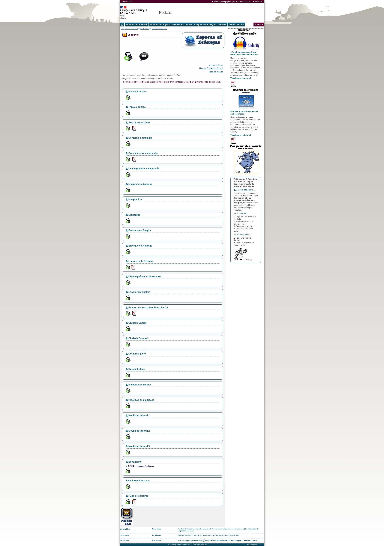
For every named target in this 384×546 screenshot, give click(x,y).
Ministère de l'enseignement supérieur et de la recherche (223, 529)
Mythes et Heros (216, 65)
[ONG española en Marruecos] (128, 282)
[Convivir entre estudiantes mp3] (128, 159)
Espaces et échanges (159, 29)
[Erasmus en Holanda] (128, 251)
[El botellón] (128, 220)
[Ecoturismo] (128, 471)
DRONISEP (230, 535)
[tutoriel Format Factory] (233, 140)
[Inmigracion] (128, 205)
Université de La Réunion (201, 535)
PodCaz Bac (144, 29)
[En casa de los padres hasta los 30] (128, 313)
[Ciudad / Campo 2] (128, 344)
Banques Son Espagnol (205, 24)
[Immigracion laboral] (128, 390)
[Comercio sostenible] (128, 143)
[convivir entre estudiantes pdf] (134, 159)
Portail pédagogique (222, 1)
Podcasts (259, 24)
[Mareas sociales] (128, 97)
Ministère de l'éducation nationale (189, 529)
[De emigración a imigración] (128, 174)
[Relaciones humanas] (128, 486)
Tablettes (222, 24)
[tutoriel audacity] (233, 83)
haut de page (252, 544)
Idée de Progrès (216, 72)
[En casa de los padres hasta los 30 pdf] (134, 313)
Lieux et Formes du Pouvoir (211, 68)
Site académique (243, 1)
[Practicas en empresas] (128, 406)
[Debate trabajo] (128, 375)
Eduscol (258, 1)
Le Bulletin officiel (251, 529)
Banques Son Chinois (182, 24)
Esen (192, 531)
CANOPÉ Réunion (218, 535)
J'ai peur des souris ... (245, 190)
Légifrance (182, 531)
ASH (237, 535)
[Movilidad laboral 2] (128, 436)
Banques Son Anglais (160, 24)
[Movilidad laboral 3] (128, 452)
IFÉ (188, 531)
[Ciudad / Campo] (128, 328)
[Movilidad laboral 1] (128, 421)
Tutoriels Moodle (236, 24)
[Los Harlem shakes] (128, 298)
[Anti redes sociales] (128, 128)
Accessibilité (127, 1)
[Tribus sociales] (128, 113)
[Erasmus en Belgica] (128, 236)
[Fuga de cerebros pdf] (134, 501)
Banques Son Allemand (136, 24)
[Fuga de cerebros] (128, 501)
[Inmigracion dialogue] (128, 190)
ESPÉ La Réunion (184, 535)
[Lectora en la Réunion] (128, 267)
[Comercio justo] (128, 359)
